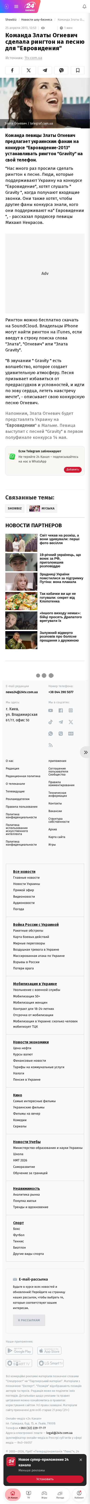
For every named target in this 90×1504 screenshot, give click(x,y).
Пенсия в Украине (27, 1079)
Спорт (18, 1222)
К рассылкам (29, 1320)
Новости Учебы (27, 1142)
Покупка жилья (24, 1201)
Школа (18, 1154)
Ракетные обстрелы (28, 931)
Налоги (18, 1073)
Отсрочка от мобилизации (33, 1015)
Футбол (18, 1235)
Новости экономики (31, 1042)
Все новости (24, 871)
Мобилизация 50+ (26, 996)
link (50, 710)
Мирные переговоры (29, 943)
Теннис (18, 1241)
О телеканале (15, 783)
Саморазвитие (24, 1167)
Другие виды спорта (28, 1254)
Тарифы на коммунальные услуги (38, 1067)
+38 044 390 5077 (60, 692)
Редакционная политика (23, 776)
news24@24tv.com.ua (22, 692)
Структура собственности (58, 820)
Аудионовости (24, 903)
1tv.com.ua (33, 58)
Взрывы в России (26, 962)
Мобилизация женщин (30, 1002)
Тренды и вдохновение (30, 1207)
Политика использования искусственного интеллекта (17, 830)
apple (50, 1351)
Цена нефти (22, 1048)
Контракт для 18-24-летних (33, 1009)
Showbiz (11, 19)
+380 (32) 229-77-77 (32, 1428)
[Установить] (45, 1470)
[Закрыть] (80, 1459)
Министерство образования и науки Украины (48, 1148)
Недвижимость (26, 1188)
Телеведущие (15, 791)
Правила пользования (21, 806)
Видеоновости (24, 896)
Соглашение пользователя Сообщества (58, 771)
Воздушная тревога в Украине (36, 949)
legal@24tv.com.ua (59, 1433)
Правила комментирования (61, 784)
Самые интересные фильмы (34, 1101)
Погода (18, 909)
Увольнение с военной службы (36, 990)
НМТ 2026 (20, 1160)
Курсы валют (23, 1054)
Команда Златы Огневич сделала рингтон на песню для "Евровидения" (71, 19)
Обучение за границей (30, 1173)
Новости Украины (26, 884)
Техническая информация (57, 794)
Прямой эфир (23, 890)
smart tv (19, 1363)
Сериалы (20, 1126)
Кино (17, 1095)
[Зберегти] (77, 70)
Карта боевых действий (31, 937)
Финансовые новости (29, 1061)
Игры (52, 844)
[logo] (30, 6)
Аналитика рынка (26, 1195)
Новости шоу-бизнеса (37, 19)
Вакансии (55, 811)
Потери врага (23, 968)
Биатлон (19, 1248)
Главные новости (26, 878)
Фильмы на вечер (26, 1114)
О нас (9, 761)
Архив (52, 829)
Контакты (55, 803)
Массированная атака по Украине (39, 956)
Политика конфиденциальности (21, 816)
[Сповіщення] (84, 6)
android (19, 1351)
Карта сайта (56, 837)
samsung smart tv (50, 1363)
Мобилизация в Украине (35, 984)
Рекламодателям (18, 799)
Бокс (16, 1229)
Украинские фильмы (29, 1107)
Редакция (12, 768)
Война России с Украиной (36, 924)
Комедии (20, 1120)
